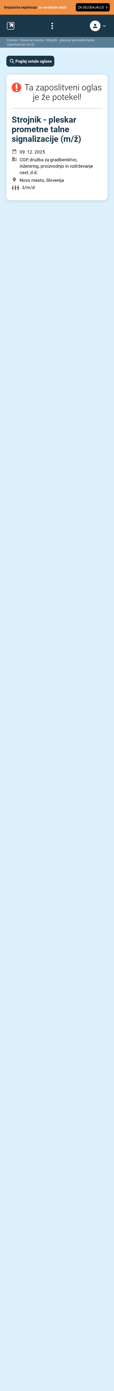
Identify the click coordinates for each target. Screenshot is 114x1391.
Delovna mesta (31, 40)
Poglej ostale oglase (33, 61)
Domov (12, 40)
